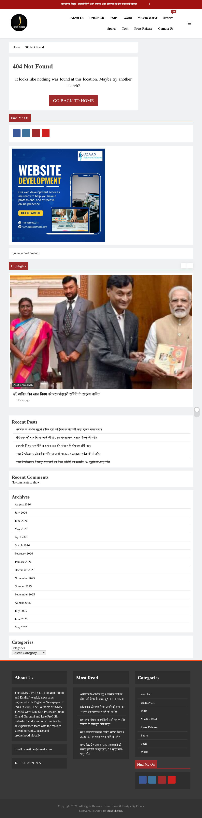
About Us (77, 18)
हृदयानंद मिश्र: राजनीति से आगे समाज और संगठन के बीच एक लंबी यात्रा (53, 445)
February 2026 (24, 553)
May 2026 (21, 529)
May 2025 (21, 627)
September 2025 (25, 594)
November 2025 (25, 578)
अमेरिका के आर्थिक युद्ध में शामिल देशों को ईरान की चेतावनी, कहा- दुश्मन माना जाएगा (59, 429)
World (127, 18)
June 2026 (21, 520)
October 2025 (23, 586)
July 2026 (21, 512)
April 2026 (21, 537)
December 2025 (25, 570)
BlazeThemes (114, 810)
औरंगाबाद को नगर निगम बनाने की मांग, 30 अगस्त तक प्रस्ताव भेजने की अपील (56, 437)
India (113, 18)
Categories (18, 648)
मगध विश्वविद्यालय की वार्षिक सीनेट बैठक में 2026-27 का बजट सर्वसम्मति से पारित (94, 4)
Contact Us (165, 28)
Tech (125, 28)
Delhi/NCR (96, 18)
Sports (111, 28)
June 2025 (21, 619)
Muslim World (147, 18)
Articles (169, 16)
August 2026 (23, 504)
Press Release (143, 28)
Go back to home (73, 100)
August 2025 (23, 602)
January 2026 (23, 561)
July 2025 (21, 610)
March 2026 (22, 545)
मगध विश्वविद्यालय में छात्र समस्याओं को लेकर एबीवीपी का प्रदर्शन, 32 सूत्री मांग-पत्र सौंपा (63, 462)
